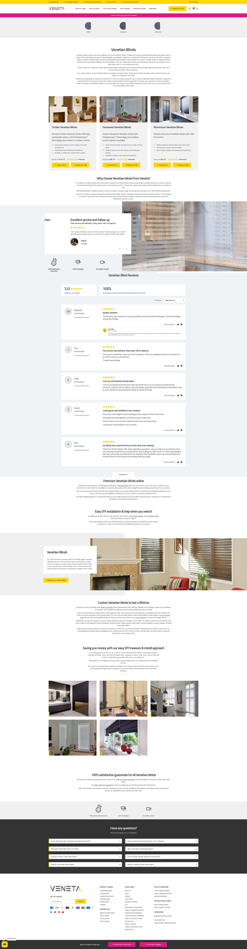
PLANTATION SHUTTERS (106, 896)
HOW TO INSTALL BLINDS (161, 905)
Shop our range (80, 8)
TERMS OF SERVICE (130, 924)
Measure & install (139, 8)
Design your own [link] (81, 165)
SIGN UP (80, 901)
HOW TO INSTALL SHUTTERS (162, 907)
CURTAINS (103, 905)
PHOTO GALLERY (105, 921)
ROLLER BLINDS (104, 894)
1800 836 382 (54, 2)
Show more (122, 475)
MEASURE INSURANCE (160, 896)
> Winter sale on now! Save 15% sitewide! (123, 15)
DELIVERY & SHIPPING (131, 902)
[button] (76, 159)
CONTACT (127, 896)
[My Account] (197, 8)
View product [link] (61, 165)
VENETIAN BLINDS (105, 899)
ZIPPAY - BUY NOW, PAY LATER (133, 918)
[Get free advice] (193, 2)
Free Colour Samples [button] (154, 944)
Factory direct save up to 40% (130, 2)
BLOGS (127, 894)
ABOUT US (128, 891)
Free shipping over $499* (71, 2)
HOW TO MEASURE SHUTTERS (163, 894)
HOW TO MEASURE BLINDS (162, 891)
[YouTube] (63, 912)
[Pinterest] (55, 912)
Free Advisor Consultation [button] (123, 944)
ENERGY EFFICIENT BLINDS (107, 913)
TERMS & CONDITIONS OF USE (133, 927)
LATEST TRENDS (104, 916)
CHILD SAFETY (129, 899)
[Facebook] (51, 912)
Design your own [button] (178, 8)
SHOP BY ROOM (104, 918)
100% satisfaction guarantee (92, 2)
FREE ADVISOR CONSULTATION (133, 907)
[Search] (190, 8)
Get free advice (94, 8)
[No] (180, 324)
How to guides (125, 8)
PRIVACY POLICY (129, 930)
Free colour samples (110, 8)
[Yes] (178, 324)
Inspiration (152, 8)
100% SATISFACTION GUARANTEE (134, 916)
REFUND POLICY (129, 921)
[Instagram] (59, 912)
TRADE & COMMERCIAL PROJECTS (134, 910)
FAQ (126, 905)
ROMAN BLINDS (104, 902)
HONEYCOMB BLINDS (106, 891)
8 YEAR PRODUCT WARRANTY (133, 913)
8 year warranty (111, 2)
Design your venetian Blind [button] (57, 580)
